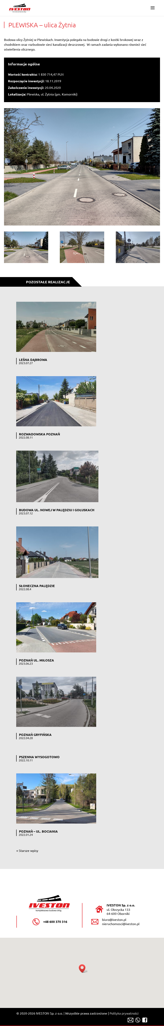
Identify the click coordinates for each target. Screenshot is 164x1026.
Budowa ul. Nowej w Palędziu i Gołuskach (56, 510)
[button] (83, 968)
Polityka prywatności (124, 1013)
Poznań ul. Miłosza (36, 660)
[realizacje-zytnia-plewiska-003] (138, 248)
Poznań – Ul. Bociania (38, 831)
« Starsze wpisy (27, 850)
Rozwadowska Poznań (39, 434)
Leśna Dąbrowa (33, 360)
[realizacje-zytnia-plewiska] (26, 248)
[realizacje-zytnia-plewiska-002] (82, 248)
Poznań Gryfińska (35, 734)
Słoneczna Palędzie (37, 586)
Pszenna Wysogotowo (39, 757)
